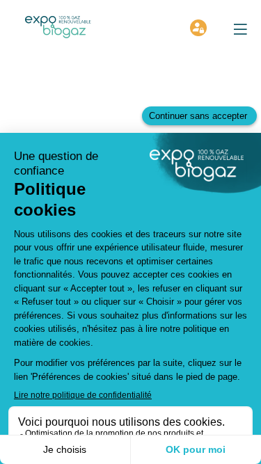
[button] (240, 29)
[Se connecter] (198, 28)
